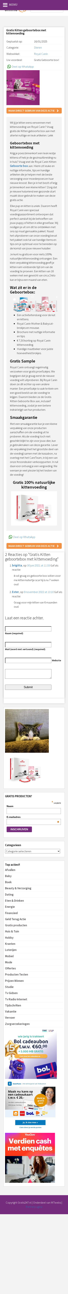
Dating (9, 894)
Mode (8, 962)
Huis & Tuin (12, 931)
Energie (10, 907)
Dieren (38, 47)
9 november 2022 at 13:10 (39, 592)
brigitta (17, 565)
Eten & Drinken (14, 901)
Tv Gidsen (11, 993)
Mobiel (9, 956)
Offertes (10, 968)
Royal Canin (41, 54)
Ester (15, 592)
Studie (9, 987)
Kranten (10, 944)
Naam (10, 806)
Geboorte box (19, 166)
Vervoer (10, 1018)
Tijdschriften (13, 1005)
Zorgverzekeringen (17, 1024)
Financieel (11, 913)
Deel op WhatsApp (23, 66)
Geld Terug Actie (15, 919)
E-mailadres (33, 817)
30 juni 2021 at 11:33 (38, 565)
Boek (8, 882)
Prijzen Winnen (14, 981)
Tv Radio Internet (16, 999)
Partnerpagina (34, 1207)
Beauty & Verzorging (18, 888)
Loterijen (11, 950)
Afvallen (10, 870)
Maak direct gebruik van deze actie (31, 110)
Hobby (9, 938)
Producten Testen (16, 974)
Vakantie (10, 1011)
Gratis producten (16, 925)
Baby (8, 876)
